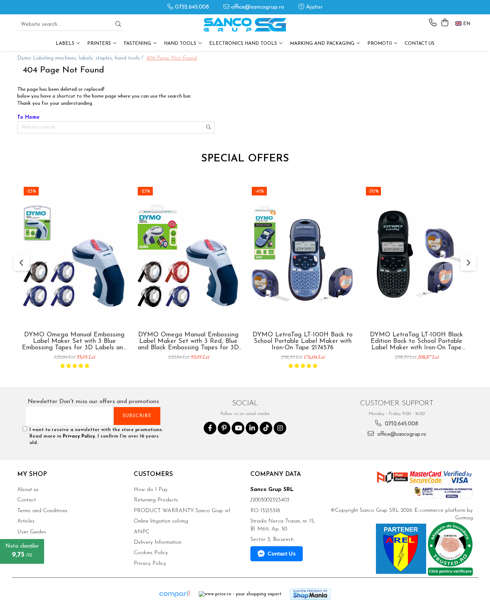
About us (27, 489)
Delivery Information (158, 542)
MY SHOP (32, 474)
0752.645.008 (191, 7)
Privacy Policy (79, 436)
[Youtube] (238, 428)
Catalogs (28, 553)
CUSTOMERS (153, 474)
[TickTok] (266, 428)
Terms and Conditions (42, 511)
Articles (25, 521)
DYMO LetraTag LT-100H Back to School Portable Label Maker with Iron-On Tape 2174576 (303, 341)
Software (27, 542)
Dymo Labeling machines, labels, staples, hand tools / (81, 58)
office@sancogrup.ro (256, 7)
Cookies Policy (151, 553)
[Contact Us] (433, 23)
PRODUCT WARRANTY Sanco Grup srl (182, 511)
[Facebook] (210, 428)
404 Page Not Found (171, 58)
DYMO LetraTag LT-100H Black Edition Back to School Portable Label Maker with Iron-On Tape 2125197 (416, 341)
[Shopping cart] (444, 23)
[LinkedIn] (252, 428)
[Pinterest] (224, 428)
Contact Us (419, 43)
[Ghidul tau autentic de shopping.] (174, 594)
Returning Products (156, 500)
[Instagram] (280, 428)
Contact (26, 500)
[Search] (118, 25)
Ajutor (313, 7)
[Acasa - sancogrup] (245, 25)
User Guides (31, 532)
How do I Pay (151, 489)
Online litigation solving (161, 521)
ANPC (141, 532)
